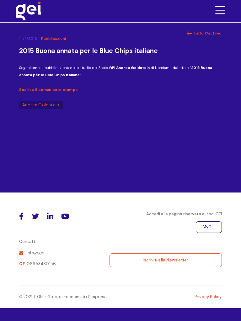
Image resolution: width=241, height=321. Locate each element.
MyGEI (209, 226)
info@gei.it (37, 252)
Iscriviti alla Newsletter (165, 260)
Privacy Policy (208, 296)
